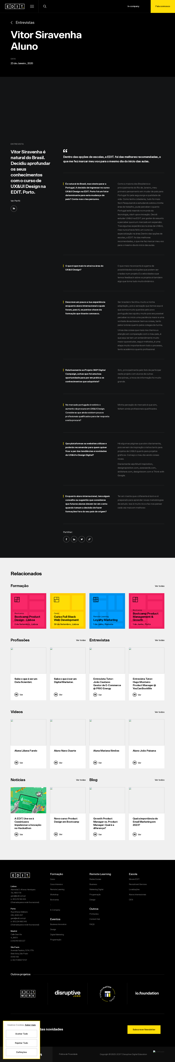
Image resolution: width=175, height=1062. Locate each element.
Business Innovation (58, 924)
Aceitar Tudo (21, 1034)
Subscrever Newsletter (144, 1030)
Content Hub (94, 919)
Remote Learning (57, 889)
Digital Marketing (57, 935)
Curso (52, 879)
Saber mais (30, 1025)
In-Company (55, 910)
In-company (133, 6)
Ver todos (159, 712)
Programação (55, 940)
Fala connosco (163, 6)
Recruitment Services (138, 884)
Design (53, 929)
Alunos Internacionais (137, 895)
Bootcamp (54, 900)
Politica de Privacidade (68, 1054)
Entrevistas (25, 22)
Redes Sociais (95, 879)
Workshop (54, 895)
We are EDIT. (134, 879)
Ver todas (159, 586)
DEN (131, 900)
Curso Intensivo (56, 884)
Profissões (94, 914)
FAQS (91, 924)
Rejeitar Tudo (21, 1043)
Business (93, 884)
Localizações (134, 889)
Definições (21, 1052)
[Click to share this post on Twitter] (82, 539)
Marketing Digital (96, 889)
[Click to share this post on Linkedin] (74, 539)
